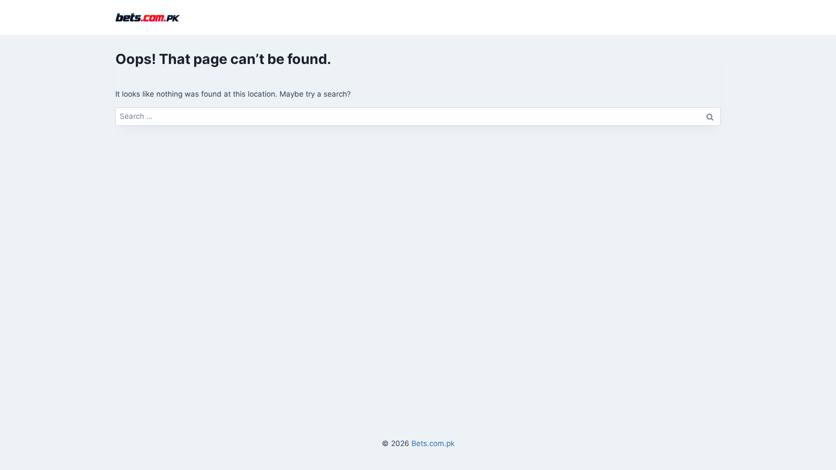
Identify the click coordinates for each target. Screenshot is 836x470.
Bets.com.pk (433, 443)
